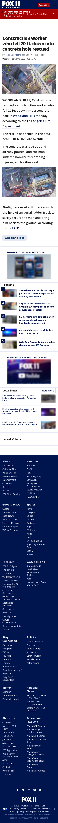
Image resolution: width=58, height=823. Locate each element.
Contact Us (7, 767)
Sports (31, 504)
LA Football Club (34, 540)
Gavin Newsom (34, 655)
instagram (29, 789)
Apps (29, 578)
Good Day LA (11, 504)
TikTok (5, 652)
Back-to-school (9, 519)
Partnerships (8, 770)
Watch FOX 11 (36, 562)
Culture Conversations (9, 621)
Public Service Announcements (10, 755)
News (6, 461)
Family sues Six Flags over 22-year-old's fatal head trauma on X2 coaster (20, 423)
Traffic (30, 469)
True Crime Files (10, 580)
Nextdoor (7, 659)
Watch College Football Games (34, 731)
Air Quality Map (34, 476)
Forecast (31, 465)
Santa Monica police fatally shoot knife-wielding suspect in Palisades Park (19, 397)
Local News (10, 390)
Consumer (7, 483)
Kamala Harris (33, 659)
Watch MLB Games (36, 735)
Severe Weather (34, 489)
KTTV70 (6, 629)
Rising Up (6, 612)
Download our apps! (12, 670)
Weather (32, 461)
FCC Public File (9, 746)
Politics (5, 490)
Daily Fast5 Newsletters (8, 678)
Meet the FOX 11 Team (10, 727)
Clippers (30, 519)
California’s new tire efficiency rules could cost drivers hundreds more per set (36, 319)
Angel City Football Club (36, 546)
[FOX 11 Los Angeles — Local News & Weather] (11, 4)
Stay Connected (9, 639)
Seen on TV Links (10, 523)
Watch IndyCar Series (34, 747)
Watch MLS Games (36, 770)
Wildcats (31, 530)
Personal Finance (10, 699)
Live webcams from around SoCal (36, 583)
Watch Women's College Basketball (35, 759)
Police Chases (9, 472)
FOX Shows (7, 735)
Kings (29, 533)
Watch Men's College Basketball (35, 753)
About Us (8, 718)
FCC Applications (10, 750)
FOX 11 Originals (10, 566)
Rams (29, 508)
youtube (34, 789)
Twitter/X (6, 662)
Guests (5, 508)
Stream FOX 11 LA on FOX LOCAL (26, 252)
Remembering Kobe (12, 626)
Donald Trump (34, 648)
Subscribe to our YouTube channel (27, 357)
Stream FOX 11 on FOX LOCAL (35, 567)
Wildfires (31, 493)
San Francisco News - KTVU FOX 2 (36, 696)
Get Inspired (8, 609)
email (40, 789)
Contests (6, 722)
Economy (6, 691)
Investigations (9, 616)
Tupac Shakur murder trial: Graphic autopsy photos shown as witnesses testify (36, 306)
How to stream (9, 666)
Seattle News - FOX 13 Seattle (36, 709)
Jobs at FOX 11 (9, 739)
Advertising (7, 743)
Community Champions (8, 591)
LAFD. (15, 228)
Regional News (32, 689)
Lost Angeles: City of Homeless (10, 585)
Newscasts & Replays (33, 574)
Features (8, 562)
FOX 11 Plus (8, 763)
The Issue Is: (8, 569)
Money (6, 687)
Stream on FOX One (34, 720)
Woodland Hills (37, 55)
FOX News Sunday (11, 494)
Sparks (30, 554)
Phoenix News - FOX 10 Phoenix (34, 703)
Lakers (30, 515)
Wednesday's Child (11, 576)
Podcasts (6, 673)
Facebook (7, 645)
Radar (29, 472)
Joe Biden (31, 652)
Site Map (6, 774)
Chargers (31, 512)
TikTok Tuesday (10, 530)
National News (9, 476)
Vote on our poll (10, 526)
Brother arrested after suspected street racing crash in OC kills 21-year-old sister (20, 411)
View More (47, 390)
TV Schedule (8, 732)
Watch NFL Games (36, 726)
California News (10, 469)
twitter (23, 789)
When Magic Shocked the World (11, 598)
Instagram (7, 648)
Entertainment (9, 479)
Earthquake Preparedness (33, 484)
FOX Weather (33, 496)
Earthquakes (33, 479)
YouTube (6, 655)
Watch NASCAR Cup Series (36, 741)
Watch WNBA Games (33, 766)
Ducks (30, 537)
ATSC (5, 760)
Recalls (5, 487)
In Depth (6, 573)
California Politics (35, 641)
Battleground (33, 662)
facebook (17, 789)
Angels (30, 526)
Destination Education (8, 604)
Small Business (9, 695)
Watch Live (44, 5)
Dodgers (31, 523)
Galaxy (30, 550)
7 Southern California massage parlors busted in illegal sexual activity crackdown (36, 293)
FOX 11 (26, 55)
